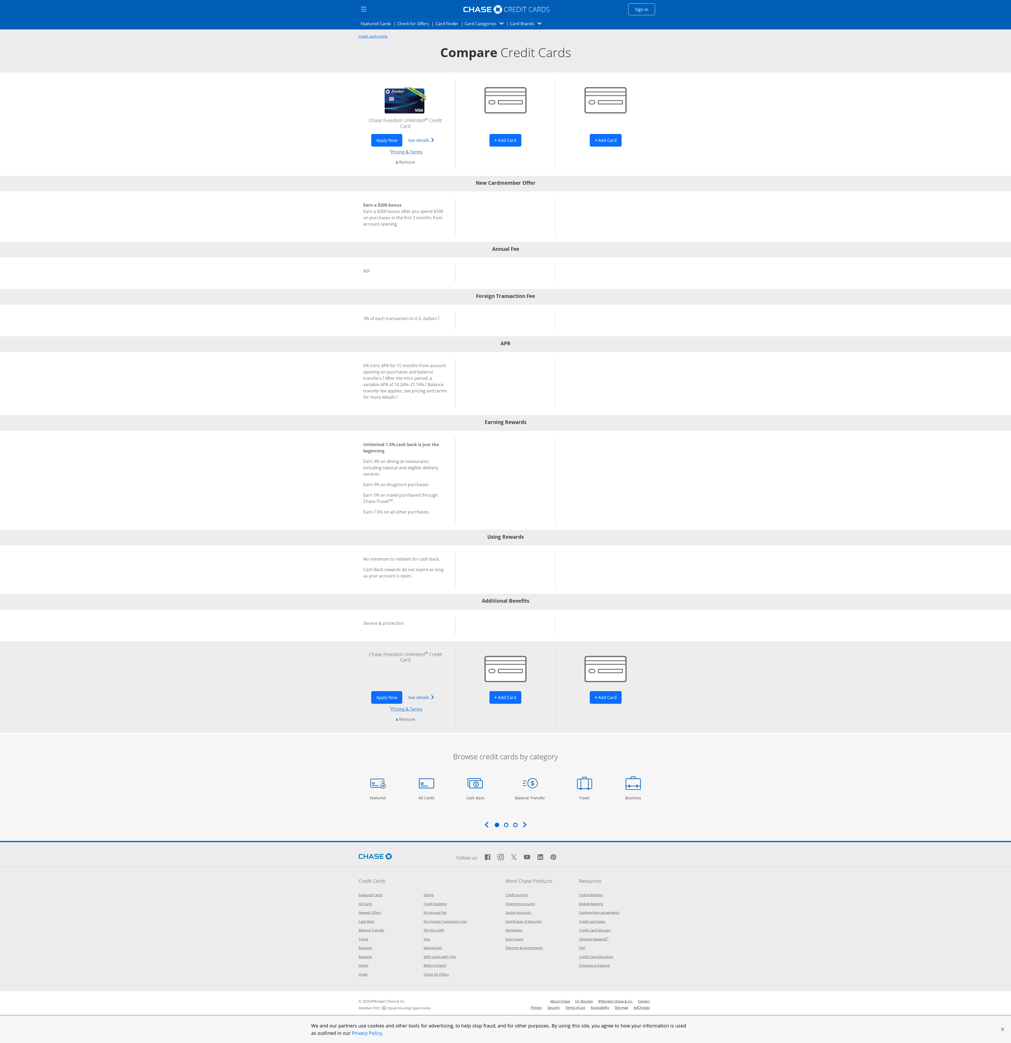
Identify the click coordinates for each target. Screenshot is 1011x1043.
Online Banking (591, 894)
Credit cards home (373, 36)
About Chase (560, 1001)
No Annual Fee (435, 912)
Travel (586, 797)
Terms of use (575, 1007)
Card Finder (448, 24)
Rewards (365, 956)
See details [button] (423, 140)
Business (633, 797)
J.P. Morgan (584, 1001)
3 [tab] (515, 825)
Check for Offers (414, 24)
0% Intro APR (434, 930)
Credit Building (435, 903)
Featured (378, 797)
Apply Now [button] (389, 140)
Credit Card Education (596, 956)
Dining (429, 894)
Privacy (536, 1007)
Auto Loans (514, 939)
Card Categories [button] (486, 24)
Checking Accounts (520, 903)
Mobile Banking (591, 903)
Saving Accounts (518, 912)
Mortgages (514, 930)
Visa (427, 939)
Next (525, 824)
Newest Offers (370, 912)
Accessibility (600, 1007)
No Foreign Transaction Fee (445, 921)
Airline (363, 965)
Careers (644, 1001)
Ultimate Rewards (593, 939)
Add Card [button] (507, 140)
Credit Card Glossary (595, 930)
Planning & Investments (524, 947)
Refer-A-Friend (435, 965)
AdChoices (641, 1007)
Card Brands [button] (527, 24)
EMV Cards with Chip (440, 956)
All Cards (427, 797)
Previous (486, 824)
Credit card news (592, 921)
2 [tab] (506, 825)
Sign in (645, 9)
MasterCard (433, 947)
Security (553, 1007)
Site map (621, 1007)
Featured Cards (377, 24)
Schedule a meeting (594, 965)
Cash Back (475, 797)
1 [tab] (496, 825)
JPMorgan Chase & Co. (615, 1001)
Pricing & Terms (407, 152)
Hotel (363, 974)
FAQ (582, 947)
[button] (1002, 1029)
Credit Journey (517, 894)
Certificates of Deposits (524, 921)
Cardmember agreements (599, 912)
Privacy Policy (367, 1033)
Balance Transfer (530, 797)
